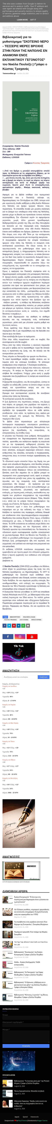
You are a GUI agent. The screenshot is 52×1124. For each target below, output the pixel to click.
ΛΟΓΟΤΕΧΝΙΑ (24, 620)
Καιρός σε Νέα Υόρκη (10, 723)
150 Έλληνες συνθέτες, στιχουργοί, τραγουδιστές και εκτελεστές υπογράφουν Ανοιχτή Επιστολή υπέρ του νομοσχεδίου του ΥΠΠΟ (31, 911)
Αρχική (17, 1117)
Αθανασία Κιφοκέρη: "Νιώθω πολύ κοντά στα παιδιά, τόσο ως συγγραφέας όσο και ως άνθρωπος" (30, 1103)
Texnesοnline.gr (9, 73)
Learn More (22, 20)
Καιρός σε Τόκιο (9, 741)
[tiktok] (44, 636)
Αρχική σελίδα (7, 27)
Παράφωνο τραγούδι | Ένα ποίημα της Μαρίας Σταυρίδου (30, 933)
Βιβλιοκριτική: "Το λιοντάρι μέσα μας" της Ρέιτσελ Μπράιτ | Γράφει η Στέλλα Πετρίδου (31, 1082)
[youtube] (32, 636)
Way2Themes (22, 1120)
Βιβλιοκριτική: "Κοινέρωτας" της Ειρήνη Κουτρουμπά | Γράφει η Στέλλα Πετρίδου (28, 953)
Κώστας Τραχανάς (41, 163)
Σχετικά (25, 1117)
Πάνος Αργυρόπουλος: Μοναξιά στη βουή (29, 1091)
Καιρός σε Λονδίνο (10, 686)
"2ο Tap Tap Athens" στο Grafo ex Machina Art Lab (30, 943)
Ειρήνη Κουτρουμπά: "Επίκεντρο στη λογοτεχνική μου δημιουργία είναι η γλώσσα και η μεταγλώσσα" (31, 899)
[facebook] (8, 636)
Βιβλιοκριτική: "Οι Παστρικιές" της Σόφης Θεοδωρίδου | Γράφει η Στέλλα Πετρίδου (28, 973)
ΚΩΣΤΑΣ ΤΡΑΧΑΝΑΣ (10, 620)
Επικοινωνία (34, 1117)
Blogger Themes (42, 1120)
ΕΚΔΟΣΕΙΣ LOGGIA (29, 617)
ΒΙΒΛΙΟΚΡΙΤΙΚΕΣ (15, 617)
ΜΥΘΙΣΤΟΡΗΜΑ (18, 27)
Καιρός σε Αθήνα (9, 760)
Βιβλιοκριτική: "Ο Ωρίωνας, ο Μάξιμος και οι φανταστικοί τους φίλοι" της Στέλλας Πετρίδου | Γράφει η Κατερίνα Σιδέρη (30, 984)
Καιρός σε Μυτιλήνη (10, 778)
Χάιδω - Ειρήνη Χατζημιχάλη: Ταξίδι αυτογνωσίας (27, 963)
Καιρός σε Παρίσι (9, 704)
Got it (33, 20)
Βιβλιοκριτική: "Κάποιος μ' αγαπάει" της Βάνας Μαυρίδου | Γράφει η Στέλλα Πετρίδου (31, 996)
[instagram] (20, 636)
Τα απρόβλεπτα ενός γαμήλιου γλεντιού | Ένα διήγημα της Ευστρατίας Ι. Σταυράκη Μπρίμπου (31, 923)
